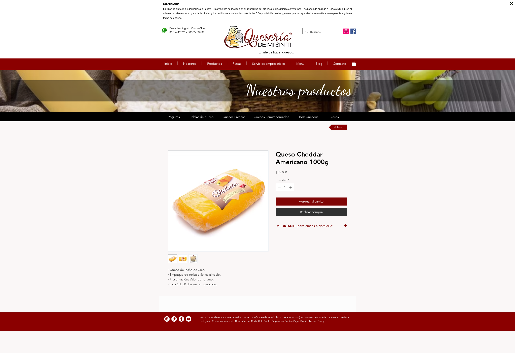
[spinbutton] (284, 187)
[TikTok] (174, 319)
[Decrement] (278, 187)
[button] (353, 63)
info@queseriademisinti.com (266, 317)
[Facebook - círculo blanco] (181, 319)
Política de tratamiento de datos (332, 317)
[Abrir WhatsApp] (505, 343)
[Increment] (291, 187)
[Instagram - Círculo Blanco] (167, 319)
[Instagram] (346, 31)
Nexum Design (317, 320)
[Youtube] (188, 319)
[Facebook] (353, 31)
